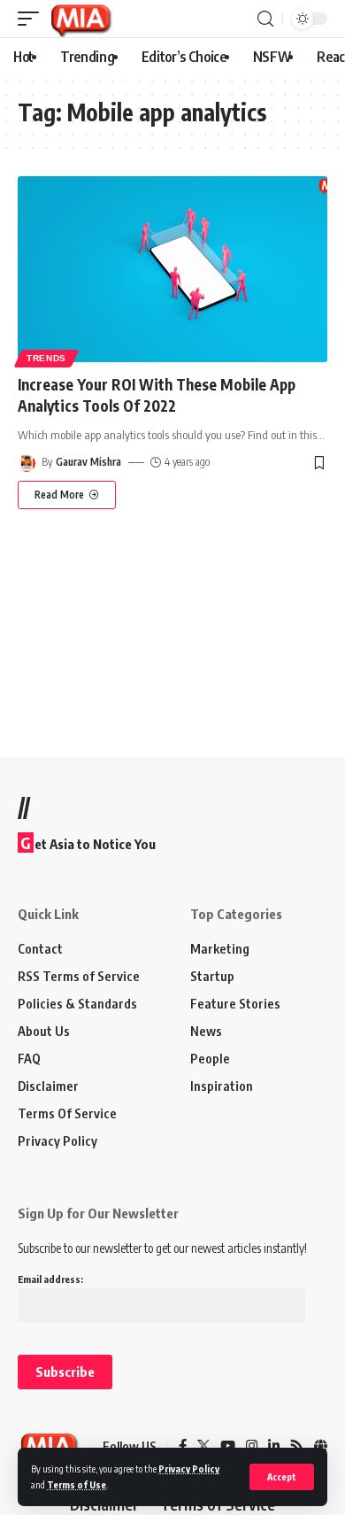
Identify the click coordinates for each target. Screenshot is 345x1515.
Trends (46, 358)
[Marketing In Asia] (80, 18)
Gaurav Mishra (88, 461)
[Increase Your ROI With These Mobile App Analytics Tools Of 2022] (172, 269)
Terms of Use (76, 1484)
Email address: (50, 1279)
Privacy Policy (188, 1468)
